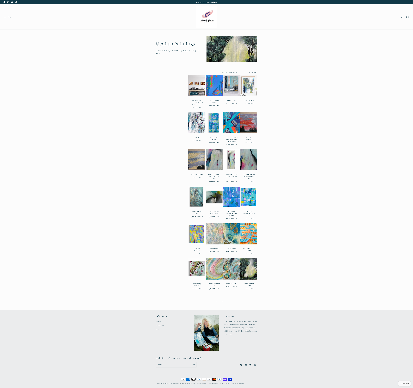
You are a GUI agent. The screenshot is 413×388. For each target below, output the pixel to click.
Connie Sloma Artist (166, 383)
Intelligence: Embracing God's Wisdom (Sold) (197, 102)
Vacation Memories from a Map (231, 213)
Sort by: (224, 72)
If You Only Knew (214, 138)
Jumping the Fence (214, 101)
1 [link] (216, 301)
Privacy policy (201, 383)
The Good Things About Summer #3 (231, 176)
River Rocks (231, 248)
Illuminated (214, 248)
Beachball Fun (231, 283)
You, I (197, 137)
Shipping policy (225, 383)
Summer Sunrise (197, 174)
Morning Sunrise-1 (249, 138)
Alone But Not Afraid (249, 284)
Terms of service (213, 383)
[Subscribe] (193, 364)
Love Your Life (249, 100)
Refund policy (191, 383)
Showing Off (231, 100)
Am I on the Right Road (214, 212)
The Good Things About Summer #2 (249, 176)
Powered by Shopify (178, 383)
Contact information (238, 383)
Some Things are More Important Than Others (231, 139)
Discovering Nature (197, 284)
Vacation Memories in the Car (249, 213)
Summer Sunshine (196, 249)
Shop (157, 329)
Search (158, 321)
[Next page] (229, 301)
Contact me (160, 325)
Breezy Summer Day (214, 284)
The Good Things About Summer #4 (214, 176)
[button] (4, 16)
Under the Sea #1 (197, 212)
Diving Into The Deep (249, 249)
